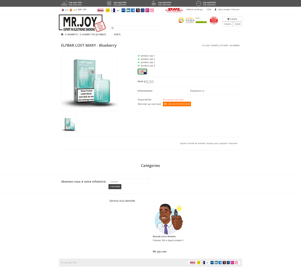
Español (71, 10)
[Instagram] (237, 181)
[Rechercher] (111, 28)
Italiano (75, 10)
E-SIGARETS (71, 34)
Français (67, 10)
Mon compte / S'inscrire (228, 9)
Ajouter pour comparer (217, 143)
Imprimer (233, 143)
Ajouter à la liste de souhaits (193, 143)
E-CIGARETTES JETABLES (93, 34)
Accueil (206, 45)
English (63, 10)
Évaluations (197, 90)
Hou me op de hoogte (179, 104)
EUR (80, 9)
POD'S (117, 34)
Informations (145, 90)
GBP (85, 9)
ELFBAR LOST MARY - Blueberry (225, 45)
